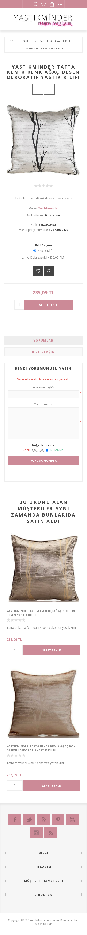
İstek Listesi (43, 4)
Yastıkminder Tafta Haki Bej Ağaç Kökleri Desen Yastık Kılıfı (41, 613)
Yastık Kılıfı (45, 251)
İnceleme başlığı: (43, 387)
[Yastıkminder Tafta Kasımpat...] (37, 89)
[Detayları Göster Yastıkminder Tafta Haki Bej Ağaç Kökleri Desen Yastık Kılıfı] (43, 568)
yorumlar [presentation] (43, 340)
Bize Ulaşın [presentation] (43, 352)
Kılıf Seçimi (43, 245)
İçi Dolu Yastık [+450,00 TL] (45, 257)
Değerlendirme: (43, 445)
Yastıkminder (48, 208)
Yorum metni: (43, 404)
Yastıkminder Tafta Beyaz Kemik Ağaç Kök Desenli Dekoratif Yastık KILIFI (41, 748)
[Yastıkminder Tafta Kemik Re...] (49, 89)
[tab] (43, 340)
